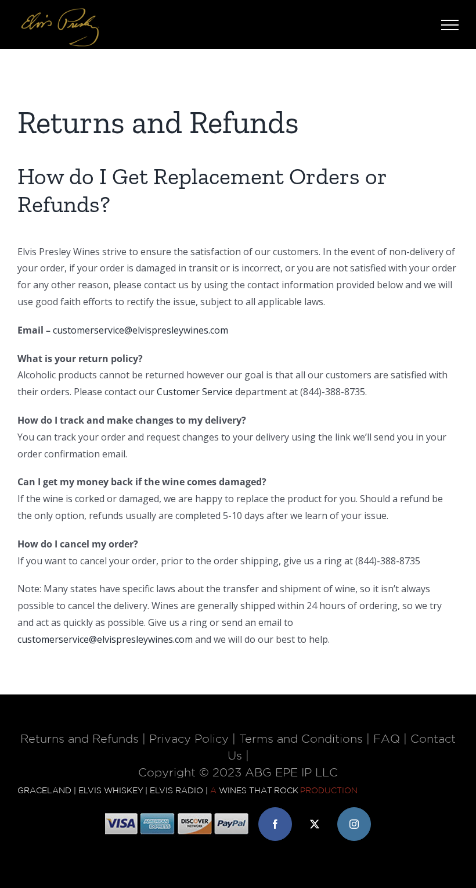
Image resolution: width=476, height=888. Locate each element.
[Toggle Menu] (450, 25)
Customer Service (195, 391)
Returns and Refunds (79, 739)
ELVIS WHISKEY (110, 791)
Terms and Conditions (301, 739)
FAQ (386, 739)
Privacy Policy (189, 739)
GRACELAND (44, 791)
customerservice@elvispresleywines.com (140, 330)
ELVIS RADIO (176, 791)
